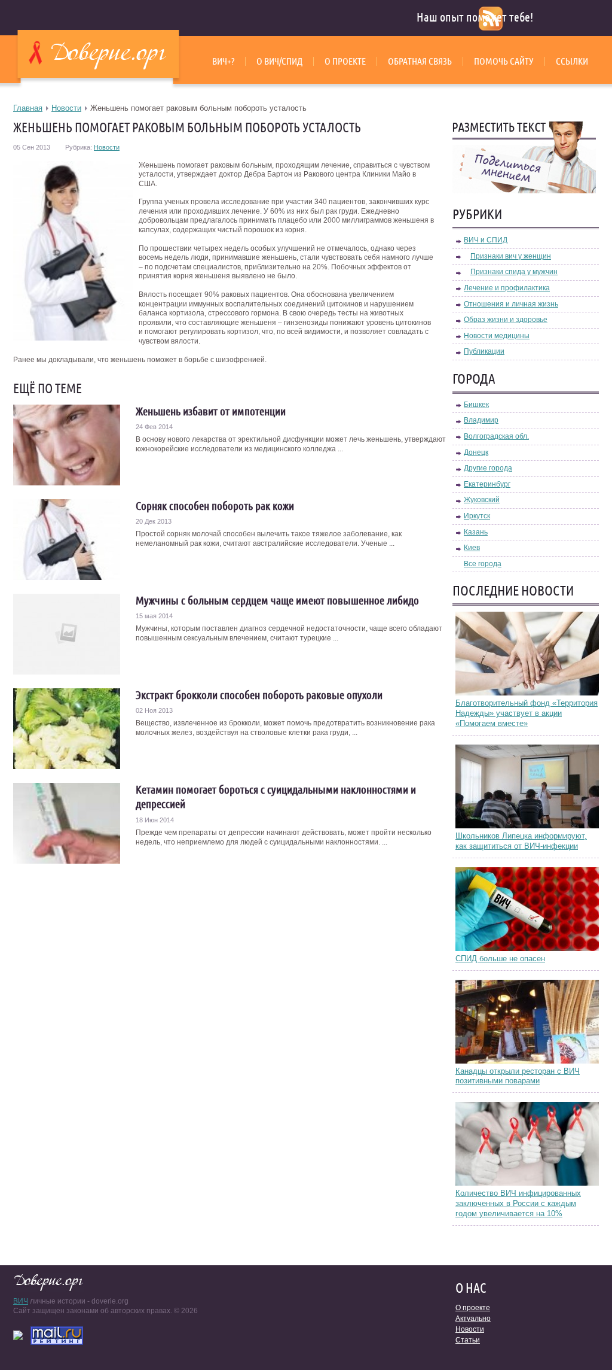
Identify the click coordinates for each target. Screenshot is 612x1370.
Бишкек (476, 404)
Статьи (467, 1340)
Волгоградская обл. (496, 436)
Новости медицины (497, 336)
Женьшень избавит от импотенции (211, 411)
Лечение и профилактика (507, 288)
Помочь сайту (504, 61)
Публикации (484, 351)
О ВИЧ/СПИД (279, 61)
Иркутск (477, 516)
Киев (472, 547)
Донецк (476, 452)
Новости (66, 108)
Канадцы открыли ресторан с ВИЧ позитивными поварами (517, 1076)
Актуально (473, 1318)
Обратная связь (420, 61)
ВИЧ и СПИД (485, 240)
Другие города (488, 468)
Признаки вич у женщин (510, 256)
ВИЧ (20, 1301)
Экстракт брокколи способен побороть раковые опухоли (259, 694)
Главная (27, 108)
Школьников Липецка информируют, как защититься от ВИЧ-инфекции (521, 840)
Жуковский (482, 500)
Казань (476, 532)
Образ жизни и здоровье (505, 319)
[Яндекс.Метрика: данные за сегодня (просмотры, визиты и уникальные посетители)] (18, 1335)
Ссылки (572, 61)
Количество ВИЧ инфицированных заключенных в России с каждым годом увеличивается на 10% (518, 1203)
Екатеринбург (487, 484)
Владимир (481, 420)
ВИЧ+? (223, 61)
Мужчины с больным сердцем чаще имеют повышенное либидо (277, 600)
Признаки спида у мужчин (514, 272)
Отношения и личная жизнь (511, 304)
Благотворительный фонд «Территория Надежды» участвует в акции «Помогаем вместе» (526, 713)
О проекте (345, 61)
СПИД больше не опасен (500, 958)
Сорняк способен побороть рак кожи (215, 505)
